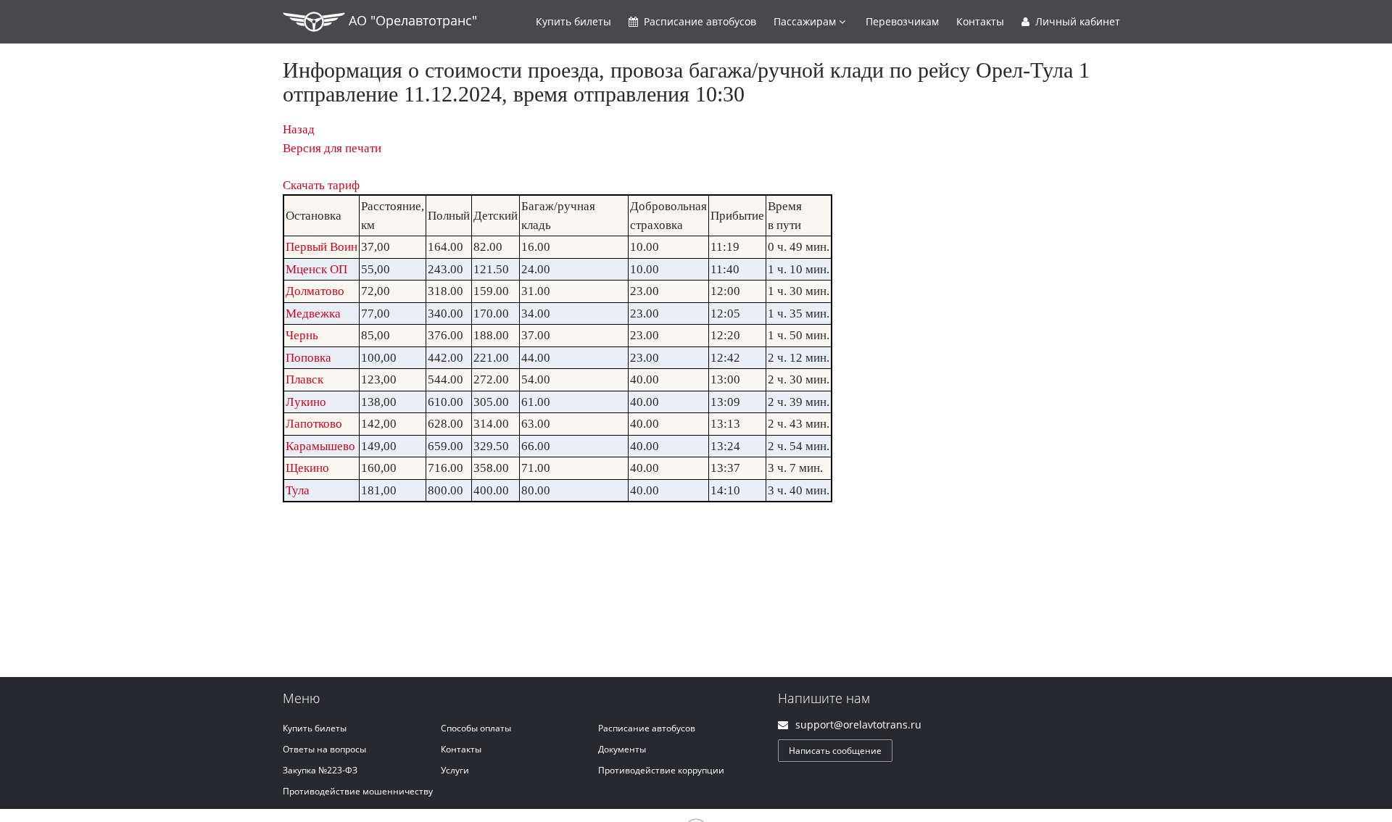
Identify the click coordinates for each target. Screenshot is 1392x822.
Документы (622, 749)
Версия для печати (332, 148)
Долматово (315, 291)
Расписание (698, 21)
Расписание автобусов (646, 728)
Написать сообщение (835, 750)
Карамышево (320, 446)
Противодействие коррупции (661, 770)
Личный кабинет (1076, 21)
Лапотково (314, 424)
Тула (298, 490)
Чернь (302, 335)
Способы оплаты (476, 728)
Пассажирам (806, 21)
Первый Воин (321, 247)
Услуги (455, 770)
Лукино (306, 402)
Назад (299, 129)
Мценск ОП (316, 269)
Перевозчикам (902, 21)
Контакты (980, 21)
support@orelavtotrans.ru (858, 724)
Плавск (304, 379)
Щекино (307, 468)
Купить (573, 21)
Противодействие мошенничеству (358, 791)
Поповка (308, 358)
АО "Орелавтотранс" (411, 20)
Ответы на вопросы (324, 749)
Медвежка (313, 313)
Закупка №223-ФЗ (320, 770)
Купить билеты (315, 728)
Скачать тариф (321, 185)
